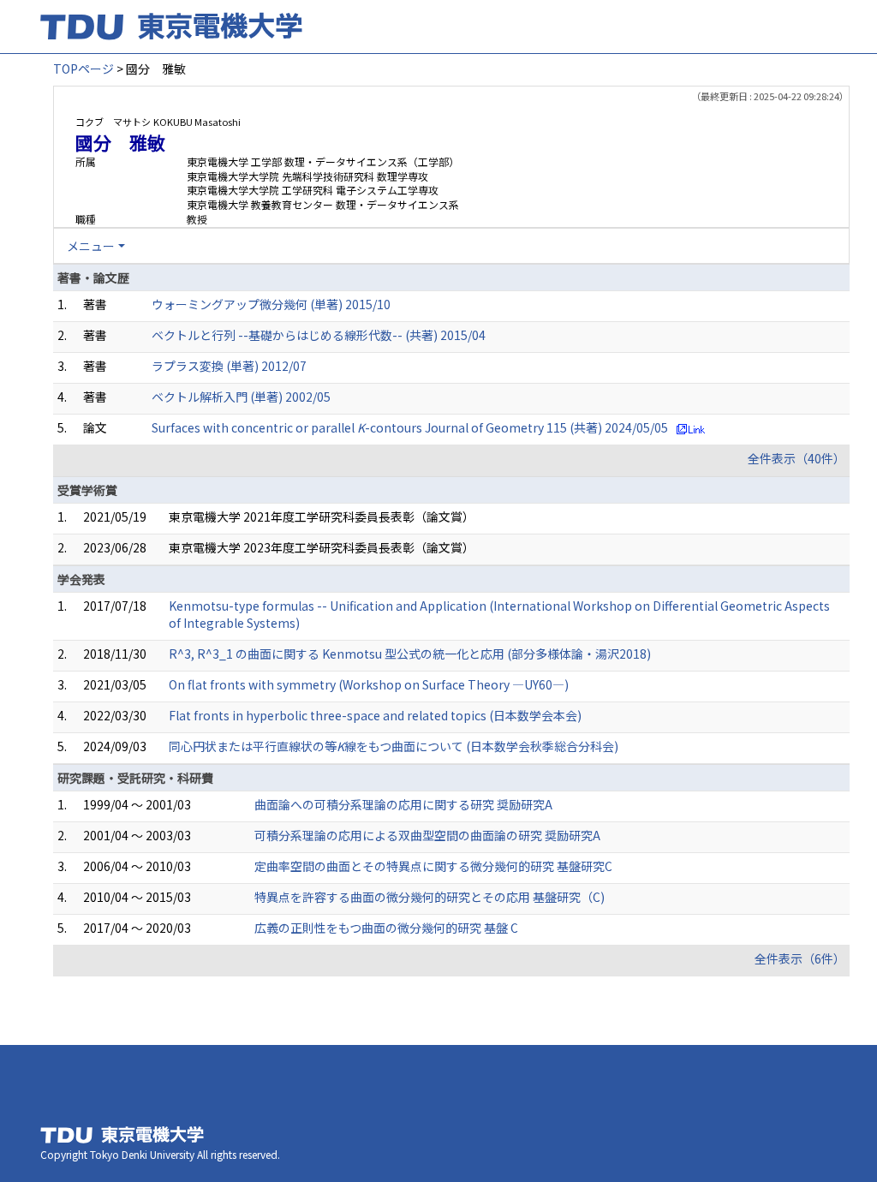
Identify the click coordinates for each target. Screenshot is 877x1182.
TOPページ (83, 68)
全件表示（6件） (800, 958)
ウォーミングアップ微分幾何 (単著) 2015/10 (271, 304)
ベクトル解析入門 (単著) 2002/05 (241, 396)
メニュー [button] (91, 245)
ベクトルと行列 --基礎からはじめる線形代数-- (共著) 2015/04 (319, 334)
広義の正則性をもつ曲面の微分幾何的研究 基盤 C (386, 927)
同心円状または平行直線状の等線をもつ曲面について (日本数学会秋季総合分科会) (393, 746)
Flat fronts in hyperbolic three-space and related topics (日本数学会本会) (375, 715)
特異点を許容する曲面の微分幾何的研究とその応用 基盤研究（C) (429, 896)
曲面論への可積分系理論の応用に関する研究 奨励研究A (403, 804)
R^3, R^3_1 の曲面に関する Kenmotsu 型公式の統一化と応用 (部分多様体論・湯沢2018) (410, 653)
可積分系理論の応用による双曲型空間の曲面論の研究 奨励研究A (427, 835)
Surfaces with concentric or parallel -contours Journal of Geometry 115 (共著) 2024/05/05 (410, 427)
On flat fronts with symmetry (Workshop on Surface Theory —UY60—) (369, 684)
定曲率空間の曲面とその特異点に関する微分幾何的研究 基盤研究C (433, 866)
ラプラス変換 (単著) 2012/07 (229, 365)
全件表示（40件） (796, 458)
